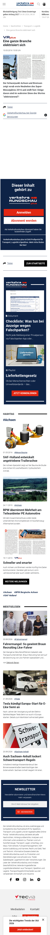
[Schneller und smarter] (25, 542)
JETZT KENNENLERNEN (24, 393)
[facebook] (11, 879)
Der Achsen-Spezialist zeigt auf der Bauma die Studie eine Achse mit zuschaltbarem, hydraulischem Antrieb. (24, 468)
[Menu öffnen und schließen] (5, 4)
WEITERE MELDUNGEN (16, 581)
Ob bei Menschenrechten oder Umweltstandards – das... (21, 383)
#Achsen (9, 420)
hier (24, 245)
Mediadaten (18, 909)
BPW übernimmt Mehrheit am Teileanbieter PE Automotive (22, 511)
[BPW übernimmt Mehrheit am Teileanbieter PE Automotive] (25, 489)
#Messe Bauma (20, 452)
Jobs (14, 916)
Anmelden (24, 212)
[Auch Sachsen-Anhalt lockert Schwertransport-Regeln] (25, 735)
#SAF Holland (9, 595)
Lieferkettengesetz (21, 376)
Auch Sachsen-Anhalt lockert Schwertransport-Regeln (22, 758)
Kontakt (34, 909)
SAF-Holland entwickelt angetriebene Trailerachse (20, 459)
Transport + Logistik (32, 26)
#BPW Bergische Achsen (26, 592)
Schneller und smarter (17, 562)
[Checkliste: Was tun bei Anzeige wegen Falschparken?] (25, 301)
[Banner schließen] (42, 920)
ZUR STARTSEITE (35, 263)
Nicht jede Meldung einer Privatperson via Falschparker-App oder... (24, 337)
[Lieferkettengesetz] (25, 355)
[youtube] (17, 879)
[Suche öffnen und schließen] (38, 4)
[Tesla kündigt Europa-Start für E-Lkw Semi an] (25, 682)
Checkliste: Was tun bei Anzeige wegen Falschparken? (25, 325)
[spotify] (38, 879)
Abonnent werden (23, 220)
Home (5, 26)
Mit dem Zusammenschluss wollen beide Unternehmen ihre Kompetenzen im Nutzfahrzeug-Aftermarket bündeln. (23, 521)
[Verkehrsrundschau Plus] (9, 37)
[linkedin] (31, 879)
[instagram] (24, 879)
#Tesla (17, 699)
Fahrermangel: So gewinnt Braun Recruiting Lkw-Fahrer (24, 645)
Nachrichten (16, 26)
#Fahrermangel (20, 639)
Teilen (10, 107)
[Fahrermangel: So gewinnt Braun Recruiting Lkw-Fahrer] (25, 623)
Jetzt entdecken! (25, 929)
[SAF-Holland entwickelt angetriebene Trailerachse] (25, 436)
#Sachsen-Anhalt (21, 752)
